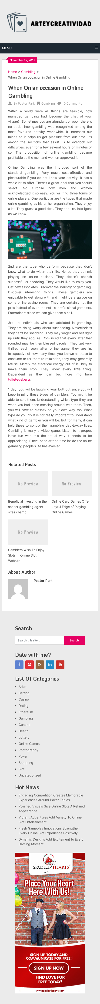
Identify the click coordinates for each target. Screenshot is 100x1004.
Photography (28, 750)
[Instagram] (40, 664)
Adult (23, 687)
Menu (7, 48)
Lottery (24, 737)
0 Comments (73, 103)
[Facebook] (19, 664)
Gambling (28, 72)
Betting (24, 693)
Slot (21, 769)
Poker (23, 756)
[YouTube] (60, 664)
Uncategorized (30, 775)
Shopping (26, 763)
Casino (24, 699)
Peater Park (26, 103)
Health (23, 731)
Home (12, 72)
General (24, 725)
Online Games (29, 744)
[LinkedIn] (50, 664)
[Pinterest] (29, 664)
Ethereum (26, 712)
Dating (24, 706)
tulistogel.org (19, 379)
